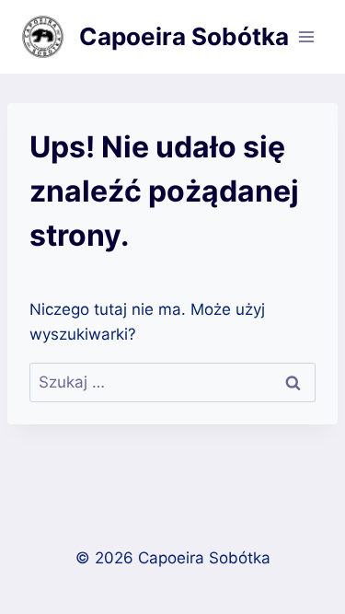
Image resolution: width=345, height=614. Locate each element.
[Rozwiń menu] (306, 36)
